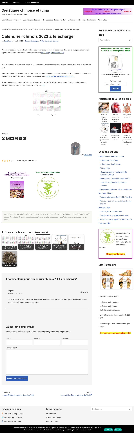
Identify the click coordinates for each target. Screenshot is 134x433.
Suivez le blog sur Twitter (12, 417)
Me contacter (51, 414)
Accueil (5, 3)
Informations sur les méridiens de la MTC (115, 179)
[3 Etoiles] (7, 161)
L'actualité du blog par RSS (13, 414)
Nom (8, 339)
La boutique (16, 3)
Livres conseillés (32, 3)
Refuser (118, 430)
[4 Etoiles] (9, 161)
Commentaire (11, 348)
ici (43, 85)
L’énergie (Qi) (105, 168)
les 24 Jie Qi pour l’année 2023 (52, 53)
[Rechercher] (130, 40)
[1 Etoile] (3, 161)
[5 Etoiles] (12, 161)
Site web (65, 339)
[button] (20, 19)
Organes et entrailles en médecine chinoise (116, 189)
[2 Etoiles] (5, 161)
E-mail (37, 339)
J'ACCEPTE (108, 430)
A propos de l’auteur (53, 417)
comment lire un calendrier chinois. (60, 76)
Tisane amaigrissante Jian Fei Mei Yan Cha (116, 197)
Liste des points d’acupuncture (111, 211)
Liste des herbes (89, 20)
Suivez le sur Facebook (12, 421)
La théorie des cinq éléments (110, 164)
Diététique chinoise (106, 193)
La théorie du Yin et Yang (109, 160)
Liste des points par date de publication (114, 215)
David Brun (8, 41)
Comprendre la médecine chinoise (111, 156)
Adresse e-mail (115, 81)
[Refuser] (131, 429)
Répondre (84, 292)
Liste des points (74, 20)
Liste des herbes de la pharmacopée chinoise (115, 219)
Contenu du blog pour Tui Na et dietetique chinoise (34, 29)
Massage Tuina (104, 208)
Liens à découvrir (52, 421)
